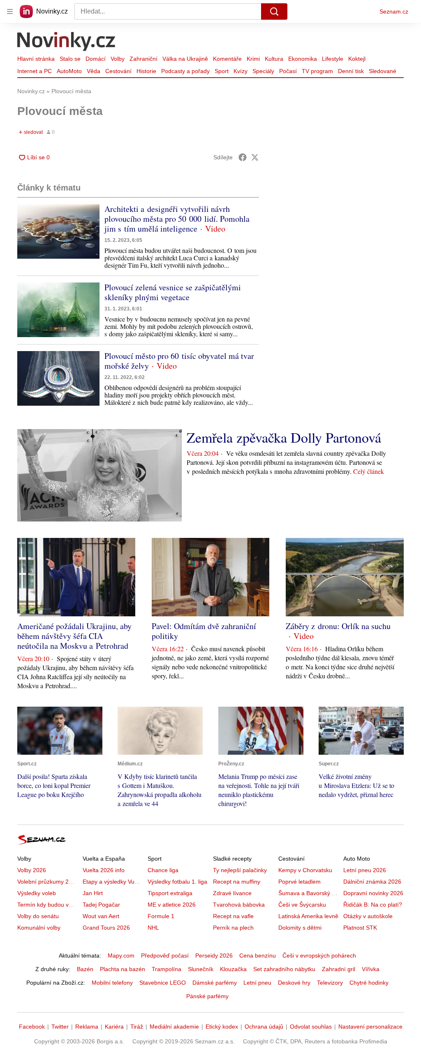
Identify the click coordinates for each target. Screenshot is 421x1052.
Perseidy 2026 (214, 955)
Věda (93, 71)
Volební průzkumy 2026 (48, 881)
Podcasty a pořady (185, 71)
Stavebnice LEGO (162, 982)
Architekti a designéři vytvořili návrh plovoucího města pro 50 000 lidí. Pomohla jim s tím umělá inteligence (177, 218)
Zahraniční (143, 58)
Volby (118, 58)
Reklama (86, 1026)
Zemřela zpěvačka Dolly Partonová (284, 437)
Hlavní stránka (36, 58)
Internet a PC (34, 71)
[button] (58, 231)
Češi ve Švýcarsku (302, 904)
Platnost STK (360, 927)
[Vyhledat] (274, 11)
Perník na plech (233, 927)
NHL (153, 927)
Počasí (288, 71)
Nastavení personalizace (370, 1026)
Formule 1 (161, 916)
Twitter (60, 1026)
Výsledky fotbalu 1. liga (177, 881)
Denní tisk (351, 71)
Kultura (274, 58)
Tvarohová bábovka (239, 904)
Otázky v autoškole (368, 916)
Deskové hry (294, 982)
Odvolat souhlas (311, 1026)
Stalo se (70, 58)
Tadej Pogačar (101, 904)
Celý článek (368, 471)
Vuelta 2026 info (104, 870)
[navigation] (9, 11)
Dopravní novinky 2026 (373, 893)
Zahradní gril (338, 969)
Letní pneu (257, 982)
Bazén (85, 969)
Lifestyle (332, 58)
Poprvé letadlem (299, 881)
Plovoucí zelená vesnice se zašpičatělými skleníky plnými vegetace (172, 292)
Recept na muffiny (236, 881)
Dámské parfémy (214, 982)
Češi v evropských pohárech (319, 955)
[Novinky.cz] (66, 42)
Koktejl (356, 58)
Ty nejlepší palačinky (240, 870)
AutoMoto (69, 71)
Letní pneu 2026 (364, 870)
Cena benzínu (257, 955)
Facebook (32, 1026)
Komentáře (227, 58)
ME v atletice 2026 (172, 904)
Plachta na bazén (122, 969)
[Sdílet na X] (255, 157)
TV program (317, 71)
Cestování (118, 71)
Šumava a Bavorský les (308, 893)
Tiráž (136, 1026)
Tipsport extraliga (170, 893)
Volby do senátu (38, 916)
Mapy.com (121, 955)
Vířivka (370, 969)
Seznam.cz (393, 11)
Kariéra (114, 1026)
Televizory (330, 982)
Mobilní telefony (112, 982)
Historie (146, 71)
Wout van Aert (101, 916)
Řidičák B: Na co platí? (372, 904)
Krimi (253, 58)
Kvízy (241, 71)
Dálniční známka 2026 (372, 881)
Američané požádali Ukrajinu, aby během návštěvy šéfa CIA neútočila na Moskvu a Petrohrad (74, 635)
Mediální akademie (174, 1026)
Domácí (96, 58)
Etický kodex (222, 1026)
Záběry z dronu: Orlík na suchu (338, 626)
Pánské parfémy (207, 996)
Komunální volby (38, 927)
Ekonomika (302, 58)
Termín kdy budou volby (48, 904)
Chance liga (163, 870)
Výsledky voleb (36, 893)
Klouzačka (233, 969)
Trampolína (166, 969)
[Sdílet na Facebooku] (242, 157)
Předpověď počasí (165, 955)
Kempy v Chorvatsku (305, 870)
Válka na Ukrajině (185, 58)
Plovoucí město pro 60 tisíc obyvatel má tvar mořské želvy (179, 360)
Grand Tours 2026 (106, 927)
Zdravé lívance (232, 893)
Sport (222, 71)
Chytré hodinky (369, 982)
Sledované (382, 71)
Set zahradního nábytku (284, 969)
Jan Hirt (93, 893)
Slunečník (200, 969)
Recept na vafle (233, 916)
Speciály (263, 71)
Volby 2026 (31, 870)
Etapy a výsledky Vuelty (113, 881)
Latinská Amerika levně (308, 916)
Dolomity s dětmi (300, 927)
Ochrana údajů (264, 1026)
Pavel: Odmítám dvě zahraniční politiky (204, 630)
